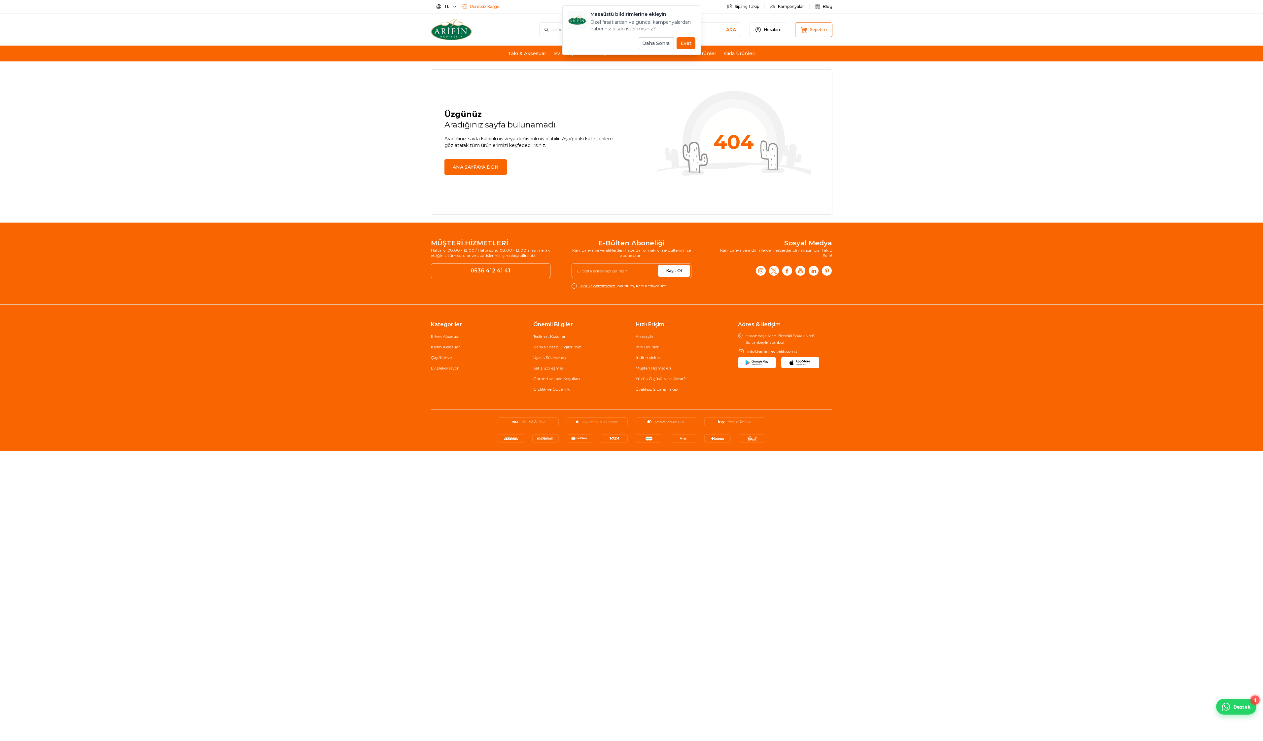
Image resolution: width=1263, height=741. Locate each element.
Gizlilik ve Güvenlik (551, 389)
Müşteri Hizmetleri (653, 368)
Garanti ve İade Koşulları (556, 378)
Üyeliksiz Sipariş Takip (657, 389)
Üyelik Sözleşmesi (550, 357)
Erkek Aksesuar (445, 336)
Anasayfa (644, 336)
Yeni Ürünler (647, 346)
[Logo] (470, 29)
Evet (686, 43)
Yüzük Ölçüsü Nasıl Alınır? (661, 378)
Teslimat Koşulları (550, 336)
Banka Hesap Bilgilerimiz (557, 346)
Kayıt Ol (674, 270)
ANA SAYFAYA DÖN (476, 167)
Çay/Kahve (441, 357)
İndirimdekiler (649, 357)
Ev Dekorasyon (445, 368)
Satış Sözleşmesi (548, 368)
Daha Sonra (656, 43)
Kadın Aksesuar (445, 346)
